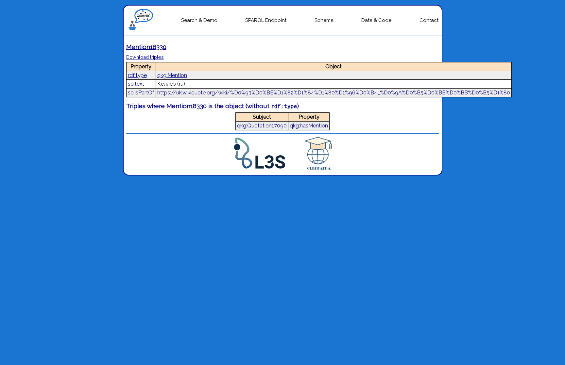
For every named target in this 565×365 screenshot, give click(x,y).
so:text (136, 84)
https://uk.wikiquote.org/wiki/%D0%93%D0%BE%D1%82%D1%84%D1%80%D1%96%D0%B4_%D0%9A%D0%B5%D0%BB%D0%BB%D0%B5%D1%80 (333, 93)
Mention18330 (146, 46)
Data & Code (376, 20)
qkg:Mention (172, 75)
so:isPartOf (141, 93)
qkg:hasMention (309, 126)
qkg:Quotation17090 (262, 126)
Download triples (145, 57)
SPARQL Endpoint (265, 20)
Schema (324, 20)
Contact (428, 20)
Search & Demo (199, 20)
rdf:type (137, 75)
